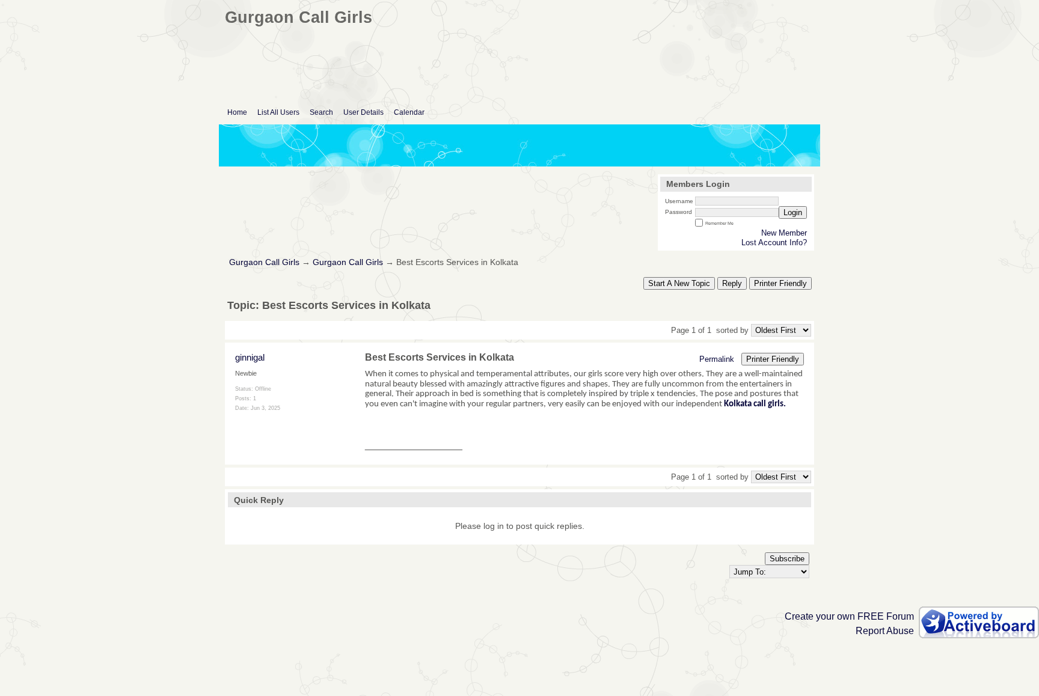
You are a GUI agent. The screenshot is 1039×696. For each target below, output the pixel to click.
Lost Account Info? (774, 242)
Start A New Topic (679, 283)
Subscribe (787, 558)
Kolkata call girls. (756, 404)
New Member (784, 232)
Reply (732, 283)
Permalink (716, 359)
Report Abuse (885, 631)
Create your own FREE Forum (849, 616)
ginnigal (250, 357)
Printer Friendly (780, 283)
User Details (363, 112)
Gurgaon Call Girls (264, 262)
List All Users (278, 112)
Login (792, 212)
